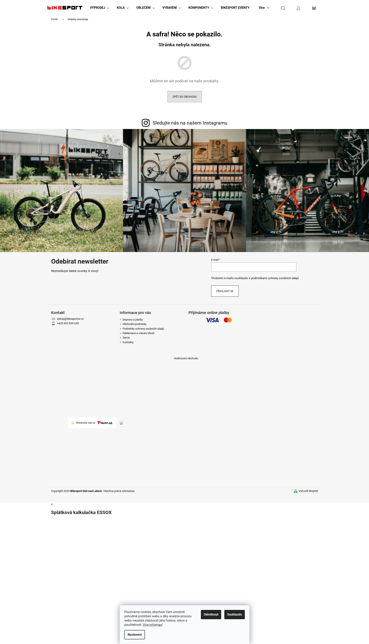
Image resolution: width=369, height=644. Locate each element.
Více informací (153, 625)
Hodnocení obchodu (186, 358)
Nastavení (135, 634)
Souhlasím (234, 614)
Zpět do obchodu (185, 96)
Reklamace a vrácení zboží (138, 333)
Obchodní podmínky (135, 324)
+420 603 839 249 (68, 323)
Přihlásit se (224, 291)
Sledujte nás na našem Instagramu (190, 123)
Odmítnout (211, 614)
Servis (126, 337)
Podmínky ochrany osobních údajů (143, 328)
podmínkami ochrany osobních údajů (275, 278)
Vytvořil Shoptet (308, 491)
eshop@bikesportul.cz (70, 318)
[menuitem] (99, 7)
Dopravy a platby (133, 319)
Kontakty (128, 342)
